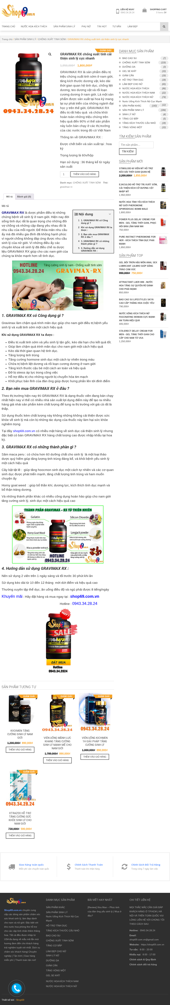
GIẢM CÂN (128, 75)
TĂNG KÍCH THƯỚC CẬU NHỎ (139, 123)
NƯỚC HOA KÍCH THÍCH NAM (138, 92)
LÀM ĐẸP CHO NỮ (132, 84)
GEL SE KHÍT (129, 71)
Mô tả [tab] (9, 196)
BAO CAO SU (129, 58)
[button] (50, 54)
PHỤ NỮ (86, 26)
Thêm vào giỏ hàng (84, 174)
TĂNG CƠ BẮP (130, 118)
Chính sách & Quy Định (142, 959)
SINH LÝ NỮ (129, 114)
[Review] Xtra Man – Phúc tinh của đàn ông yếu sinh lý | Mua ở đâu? (104, 911)
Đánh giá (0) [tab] (24, 196)
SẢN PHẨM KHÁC (131, 105)
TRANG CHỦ (8, 26)
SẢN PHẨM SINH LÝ (64, 26)
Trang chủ (7, 39)
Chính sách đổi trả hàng (143, 964)
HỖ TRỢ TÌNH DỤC (132, 79)
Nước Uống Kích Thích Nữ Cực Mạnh (142, 101)
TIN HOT (102, 26)
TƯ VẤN (116, 26)
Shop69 (20, 1000)
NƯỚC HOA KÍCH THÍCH (34, 26)
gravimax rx (66, 186)
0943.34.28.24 (127, 12)
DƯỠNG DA (128, 66)
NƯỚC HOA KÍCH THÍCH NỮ (137, 97)
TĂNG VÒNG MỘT (132, 127)
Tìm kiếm (127, 151)
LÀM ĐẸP (133, 26)
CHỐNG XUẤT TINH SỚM (52, 39)
